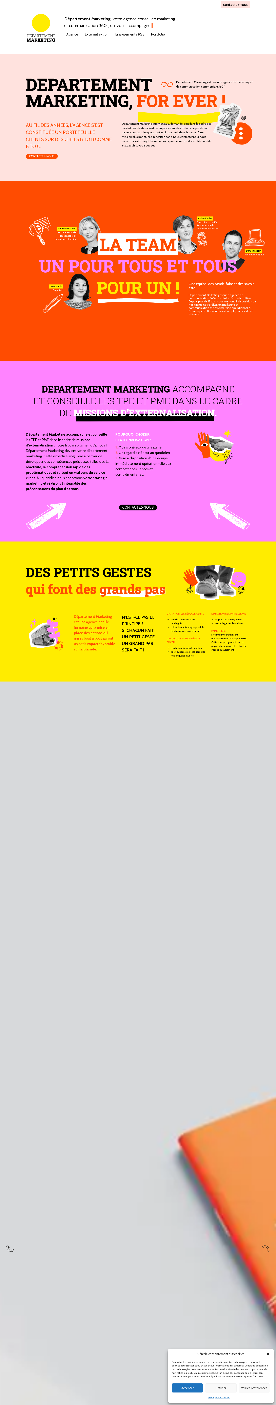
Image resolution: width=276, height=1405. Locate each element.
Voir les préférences (254, 1388)
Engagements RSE (129, 34)
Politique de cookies (219, 1397)
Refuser (221, 1388)
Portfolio (158, 34)
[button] (268, 1354)
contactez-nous (235, 4)
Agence (72, 34)
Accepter (187, 1388)
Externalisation (97, 34)
